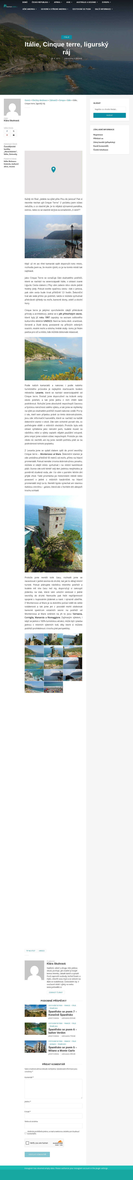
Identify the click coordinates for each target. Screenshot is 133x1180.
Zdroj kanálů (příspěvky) (104, 142)
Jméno (28, 1102)
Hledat (110, 115)
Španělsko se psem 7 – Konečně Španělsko (62, 1013)
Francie (67, 1005)
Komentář (29, 1077)
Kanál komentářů (100, 146)
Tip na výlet (30, 951)
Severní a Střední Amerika (53, 9)
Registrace (98, 135)
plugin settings (102, 1168)
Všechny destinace (40, 100)
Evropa (62, 100)
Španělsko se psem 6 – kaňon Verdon (62, 1031)
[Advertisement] (53, 129)
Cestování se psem (81, 9)
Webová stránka (31, 1121)
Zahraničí (53, 100)
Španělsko (54, 1008)
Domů (27, 100)
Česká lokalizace (100, 150)
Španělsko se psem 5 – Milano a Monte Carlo (62, 1049)
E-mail (28, 1112)
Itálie (66, 37)
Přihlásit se (98, 138)
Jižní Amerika (28, 9)
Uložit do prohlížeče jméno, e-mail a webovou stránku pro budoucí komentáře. (53, 1132)
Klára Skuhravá (11, 121)
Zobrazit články (56, 992)
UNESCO (42, 951)
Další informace (103, 9)
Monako (53, 1044)
